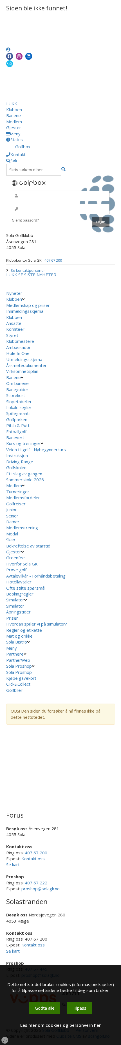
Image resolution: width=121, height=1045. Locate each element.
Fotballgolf (16, 431)
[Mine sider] (8, 49)
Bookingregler (19, 594)
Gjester (13, 127)
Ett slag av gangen (24, 473)
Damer (12, 521)
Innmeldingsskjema (24, 311)
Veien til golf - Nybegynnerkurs (36, 449)
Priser (12, 618)
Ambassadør (18, 347)
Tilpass (79, 1008)
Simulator (15, 600)
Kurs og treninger (23, 443)
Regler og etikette (24, 630)
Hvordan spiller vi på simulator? (36, 624)
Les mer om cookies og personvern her (60, 1025)
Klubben (14, 109)
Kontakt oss (33, 858)
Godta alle (45, 1008)
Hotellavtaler (19, 582)
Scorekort (15, 395)
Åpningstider (18, 612)
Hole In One (18, 353)
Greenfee (15, 557)
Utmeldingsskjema (24, 359)
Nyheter (14, 293)
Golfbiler (14, 690)
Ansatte (13, 323)
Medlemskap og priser (28, 305)
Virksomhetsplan (22, 371)
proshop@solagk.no (40, 888)
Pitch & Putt (18, 425)
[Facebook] (9, 56)
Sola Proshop (19, 666)
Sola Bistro (16, 642)
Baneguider (17, 389)
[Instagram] (19, 56)
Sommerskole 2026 (25, 479)
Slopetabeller (19, 401)
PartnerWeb (18, 660)
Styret (12, 335)
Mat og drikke (19, 636)
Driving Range (19, 461)
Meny (12, 648)
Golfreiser (16, 503)
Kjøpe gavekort (21, 678)
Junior (11, 509)
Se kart (13, 864)
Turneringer (17, 491)
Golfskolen (16, 467)
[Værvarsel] (9, 63)
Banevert (15, 437)
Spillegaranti (18, 413)
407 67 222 (36, 883)
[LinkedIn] (28, 56)
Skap (10, 539)
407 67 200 (53, 260)
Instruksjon (17, 455)
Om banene (17, 383)
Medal (12, 534)
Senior (12, 516)
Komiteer (15, 329)
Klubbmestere (20, 341)
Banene (13, 115)
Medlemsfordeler (23, 497)
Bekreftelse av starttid (28, 546)
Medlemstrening (22, 527)
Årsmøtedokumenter (26, 365)
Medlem (14, 121)
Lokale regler (19, 407)
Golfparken (16, 419)
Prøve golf (17, 569)
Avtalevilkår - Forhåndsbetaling (36, 576)
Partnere (15, 654)
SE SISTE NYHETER (37, 274)
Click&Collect (19, 684)
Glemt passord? (25, 220)
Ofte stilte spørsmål (25, 588)
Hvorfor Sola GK (22, 564)
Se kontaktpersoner (28, 270)
